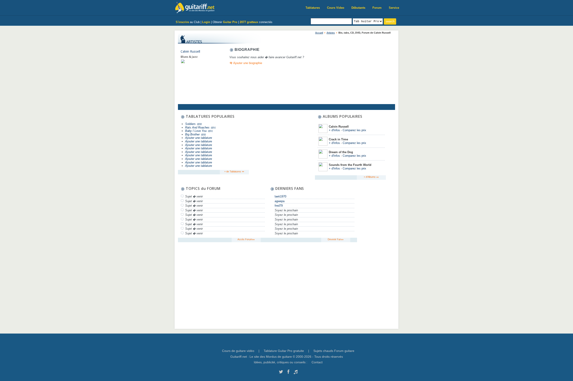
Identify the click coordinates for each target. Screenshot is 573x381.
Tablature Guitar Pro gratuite (284, 351)
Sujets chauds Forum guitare (333, 351)
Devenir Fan (334, 239)
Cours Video (335, 7)
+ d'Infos (334, 130)
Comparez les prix (354, 130)
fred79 (279, 205)
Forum (377, 7)
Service (394, 7)
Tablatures (313, 7)
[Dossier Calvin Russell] (183, 61)
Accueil (319, 32)
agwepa (279, 201)
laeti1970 (280, 196)
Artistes (331, 32)
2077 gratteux (249, 22)
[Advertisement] (281, 143)
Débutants (358, 7)
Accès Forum (244, 239)
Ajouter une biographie (247, 63)
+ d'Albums (370, 177)
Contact (317, 362)
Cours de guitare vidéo (238, 351)
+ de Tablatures (233, 171)
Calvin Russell (190, 51)
